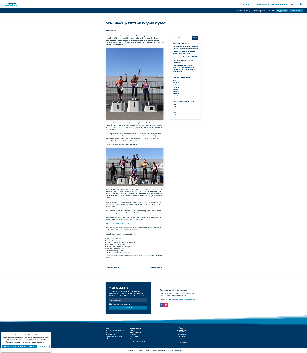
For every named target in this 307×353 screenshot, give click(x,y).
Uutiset (294, 4)
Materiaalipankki (259, 11)
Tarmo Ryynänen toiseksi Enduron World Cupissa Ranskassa (184, 52)
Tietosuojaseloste (30, 350)
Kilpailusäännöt (135, 332)
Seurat (245, 4)
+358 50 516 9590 (181, 342)
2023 (174, 108)
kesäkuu (175, 85)
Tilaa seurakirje (128, 307)
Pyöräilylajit (109, 332)
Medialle (133, 339)
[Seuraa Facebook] (162, 305)
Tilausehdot (141, 350)
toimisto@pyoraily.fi (181, 340)
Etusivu (108, 15)
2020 (174, 115)
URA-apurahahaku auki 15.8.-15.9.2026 (185, 57)
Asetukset (43, 346)
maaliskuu (176, 91)
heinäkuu (176, 83)
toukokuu (176, 87)
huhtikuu (175, 89)
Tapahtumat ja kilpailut (279, 4)
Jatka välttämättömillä (26, 346)
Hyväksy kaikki (9, 346)
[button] (301, 4)
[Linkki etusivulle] (11, 4)
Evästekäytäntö (21, 350)
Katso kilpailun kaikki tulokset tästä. (118, 223)
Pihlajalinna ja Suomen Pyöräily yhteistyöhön (183, 61)
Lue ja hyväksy (121, 304)
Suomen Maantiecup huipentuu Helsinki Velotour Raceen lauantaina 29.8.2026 (185, 47)
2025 (174, 104)
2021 (174, 113)
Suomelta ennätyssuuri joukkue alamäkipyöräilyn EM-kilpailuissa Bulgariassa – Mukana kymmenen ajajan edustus (184, 68)
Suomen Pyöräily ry (243, 11)
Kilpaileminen (262, 4)
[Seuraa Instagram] (166, 305)
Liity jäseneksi (282, 11)
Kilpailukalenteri (296, 11)
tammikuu (176, 96)
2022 (174, 111)
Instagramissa (190, 300)
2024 (174, 106)
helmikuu (176, 94)
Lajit (252, 4)
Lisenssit (271, 11)
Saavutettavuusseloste (166, 350)
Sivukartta (178, 350)
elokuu (175, 81)
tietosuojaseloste (125, 304)
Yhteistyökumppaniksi (137, 341)
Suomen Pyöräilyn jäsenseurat (116, 330)
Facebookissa (178, 300)
